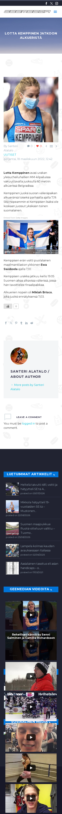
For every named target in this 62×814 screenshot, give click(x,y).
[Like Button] (8, 306)
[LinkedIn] (26, 323)
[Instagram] (56, 3)
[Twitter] (51, 3)
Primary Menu (55, 11)
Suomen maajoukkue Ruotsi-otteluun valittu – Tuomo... (37, 529)
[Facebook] (46, 3)
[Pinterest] (16, 323)
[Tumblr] (21, 323)
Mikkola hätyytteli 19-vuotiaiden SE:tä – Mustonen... (34, 507)
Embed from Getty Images (16, 218)
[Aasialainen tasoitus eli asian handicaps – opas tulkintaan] (12, 568)
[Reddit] (31, 323)
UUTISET (10, 154)
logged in (28, 423)
